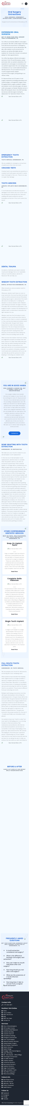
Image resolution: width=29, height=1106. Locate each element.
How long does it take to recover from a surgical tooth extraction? (13, 983)
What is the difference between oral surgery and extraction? (14, 957)
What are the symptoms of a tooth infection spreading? (14, 976)
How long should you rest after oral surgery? (15, 970)
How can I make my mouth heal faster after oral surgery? (14, 964)
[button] (22, 4)
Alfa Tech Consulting (7, 1103)
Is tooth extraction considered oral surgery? (15, 951)
